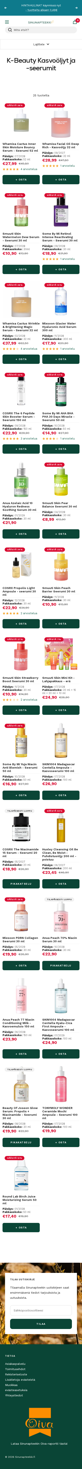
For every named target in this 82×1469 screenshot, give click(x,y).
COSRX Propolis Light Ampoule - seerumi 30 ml (19, 591)
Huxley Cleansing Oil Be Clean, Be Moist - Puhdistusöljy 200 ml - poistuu (60, 854)
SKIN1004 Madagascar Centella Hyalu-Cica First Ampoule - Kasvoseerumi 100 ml (58, 1024)
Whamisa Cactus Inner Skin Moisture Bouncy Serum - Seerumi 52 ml (20, 147)
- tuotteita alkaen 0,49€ (41, 10)
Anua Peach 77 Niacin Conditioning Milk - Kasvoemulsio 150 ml (18, 1023)
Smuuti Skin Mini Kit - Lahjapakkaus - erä (58, 679)
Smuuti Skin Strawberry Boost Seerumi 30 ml (20, 679)
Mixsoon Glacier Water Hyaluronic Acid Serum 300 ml (59, 327)
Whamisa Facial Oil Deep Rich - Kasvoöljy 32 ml (60, 145)
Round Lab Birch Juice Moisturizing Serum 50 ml (20, 1200)
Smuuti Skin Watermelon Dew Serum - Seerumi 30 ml (21, 237)
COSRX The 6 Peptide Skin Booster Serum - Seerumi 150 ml (19, 417)
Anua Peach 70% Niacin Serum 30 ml (59, 939)
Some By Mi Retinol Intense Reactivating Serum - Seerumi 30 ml (60, 237)
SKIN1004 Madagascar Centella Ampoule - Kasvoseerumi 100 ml (58, 767)
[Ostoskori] (75, 22)
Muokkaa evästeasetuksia (16, 1387)
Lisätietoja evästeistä (20, 1379)
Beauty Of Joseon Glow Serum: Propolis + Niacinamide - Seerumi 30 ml (20, 1113)
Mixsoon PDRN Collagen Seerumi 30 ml (20, 939)
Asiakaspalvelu (15, 1363)
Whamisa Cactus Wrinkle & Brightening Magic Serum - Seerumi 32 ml (21, 327)
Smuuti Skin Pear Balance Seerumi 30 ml (59, 504)
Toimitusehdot (15, 1369)
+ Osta (21, 179)
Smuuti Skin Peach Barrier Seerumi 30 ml (58, 589)
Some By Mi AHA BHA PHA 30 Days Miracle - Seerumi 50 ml (58, 417)
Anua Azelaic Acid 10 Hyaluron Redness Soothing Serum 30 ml (19, 506)
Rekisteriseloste (16, 1374)
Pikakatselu (21, 883)
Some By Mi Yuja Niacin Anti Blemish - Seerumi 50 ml (20, 767)
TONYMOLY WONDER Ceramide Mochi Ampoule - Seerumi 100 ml (60, 1113)
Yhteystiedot (14, 1395)
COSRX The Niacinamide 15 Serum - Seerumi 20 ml (21, 853)
